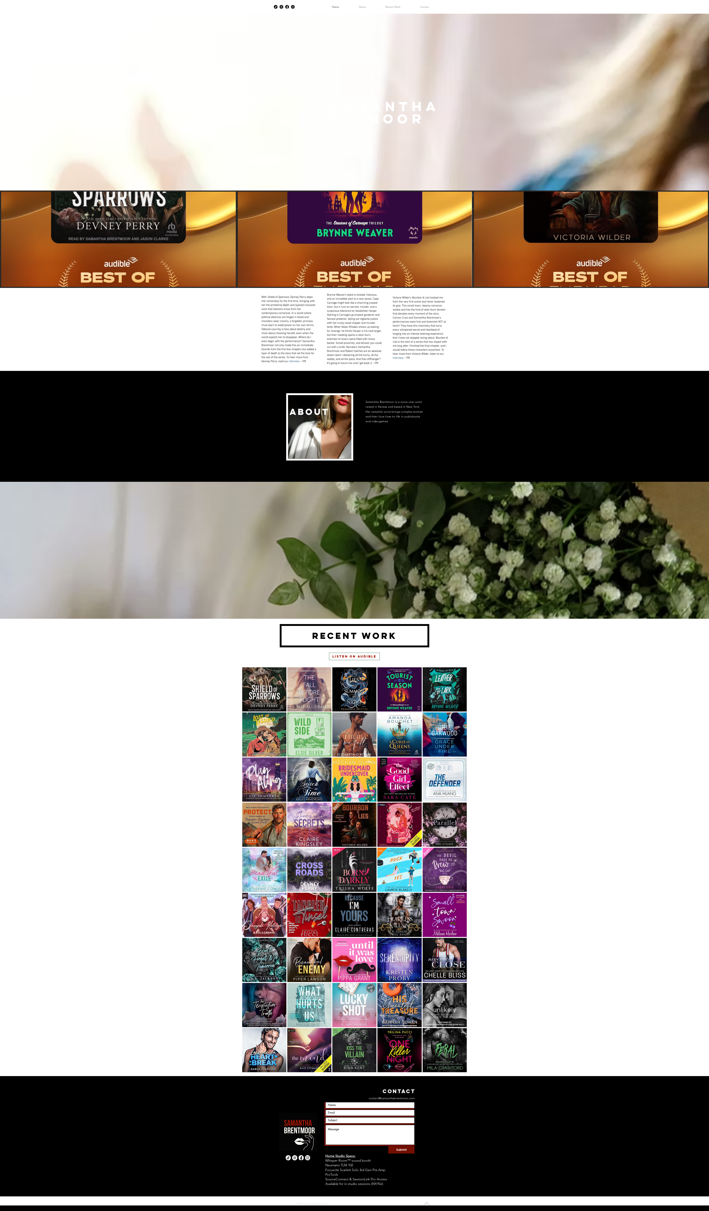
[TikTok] (276, 7)
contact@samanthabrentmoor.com (392, 1098)
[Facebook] (287, 7)
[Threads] (281, 7)
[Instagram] (293, 7)
